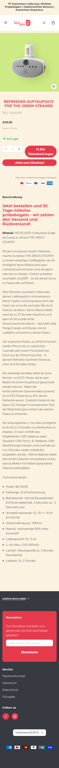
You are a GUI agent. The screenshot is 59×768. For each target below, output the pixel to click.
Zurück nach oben (14, 598)
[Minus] (5, 149)
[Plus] (19, 149)
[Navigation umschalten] (5, 22)
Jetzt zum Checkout (29, 162)
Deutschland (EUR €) (27, 732)
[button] (44, 22)
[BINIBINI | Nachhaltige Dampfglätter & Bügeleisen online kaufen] (22, 23)
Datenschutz (10, 689)
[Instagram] (14, 716)
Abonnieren (29, 652)
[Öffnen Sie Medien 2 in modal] (29, 62)
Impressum (9, 682)
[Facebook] (5, 716)
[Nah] (53, 6)
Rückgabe (8, 696)
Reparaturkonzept (13, 676)
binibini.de (21, 754)
